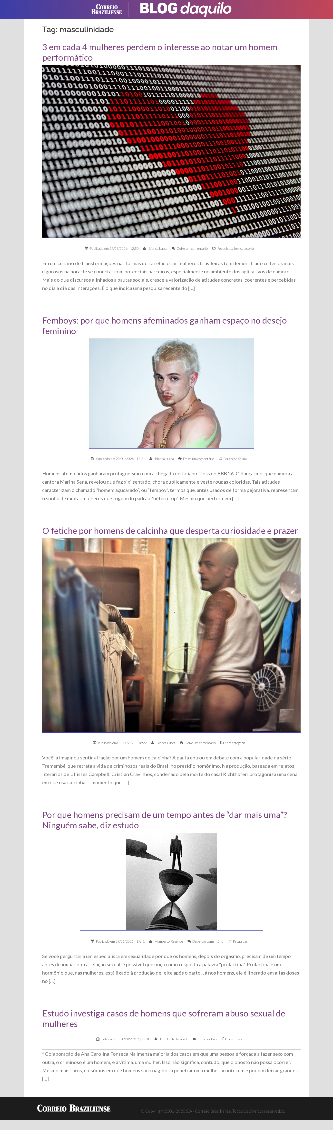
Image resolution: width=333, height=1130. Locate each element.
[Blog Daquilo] (186, 8)
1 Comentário (208, 1039)
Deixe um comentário (192, 248)
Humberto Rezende (169, 941)
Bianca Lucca (158, 248)
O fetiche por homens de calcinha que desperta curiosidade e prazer (170, 530)
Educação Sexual (235, 459)
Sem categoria (244, 248)
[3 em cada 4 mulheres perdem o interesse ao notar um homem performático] (171, 151)
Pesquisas (224, 248)
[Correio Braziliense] (110, 8)
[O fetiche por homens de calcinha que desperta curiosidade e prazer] (171, 635)
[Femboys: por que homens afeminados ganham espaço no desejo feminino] (171, 393)
